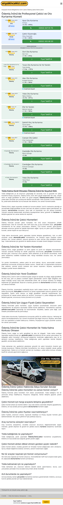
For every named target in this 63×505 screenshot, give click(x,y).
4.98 (9, 33)
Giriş (30, 496)
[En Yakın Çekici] (14, 3)
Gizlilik (4, 496)
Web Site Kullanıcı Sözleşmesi (17, 496)
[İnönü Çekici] (31, 371)
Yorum (12, 20)
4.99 (9, 20)
